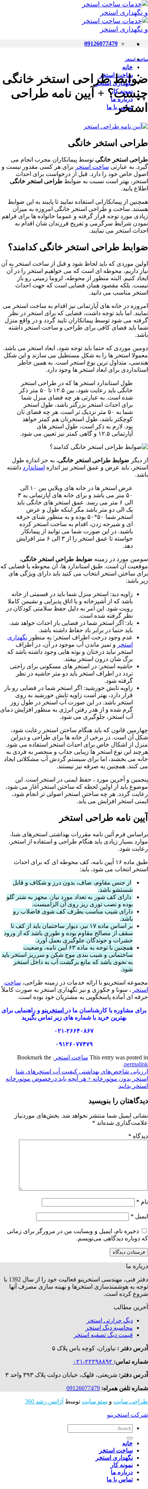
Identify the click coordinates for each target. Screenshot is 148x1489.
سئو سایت (94, 1401)
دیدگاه (138, 1136)
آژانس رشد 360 (44, 1401)
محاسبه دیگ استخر (109, 1327)
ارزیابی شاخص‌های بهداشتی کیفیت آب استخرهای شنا (82, 1071)
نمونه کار (121, 1465)
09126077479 (83, 1388)
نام (142, 1202)
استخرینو (53, 1010)
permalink (136, 1064)
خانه (127, 67)
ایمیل (139, 1216)
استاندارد (34, 467)
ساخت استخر (136, 59)
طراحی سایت (130, 1401)
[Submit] (130, 1438)
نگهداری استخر (114, 1457)
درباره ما (122, 1472)
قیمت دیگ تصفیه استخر (103, 1335)
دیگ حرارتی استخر (110, 1320)
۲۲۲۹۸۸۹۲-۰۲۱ (93, 1361)
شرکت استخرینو (127, 1414)
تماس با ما (120, 1479)
